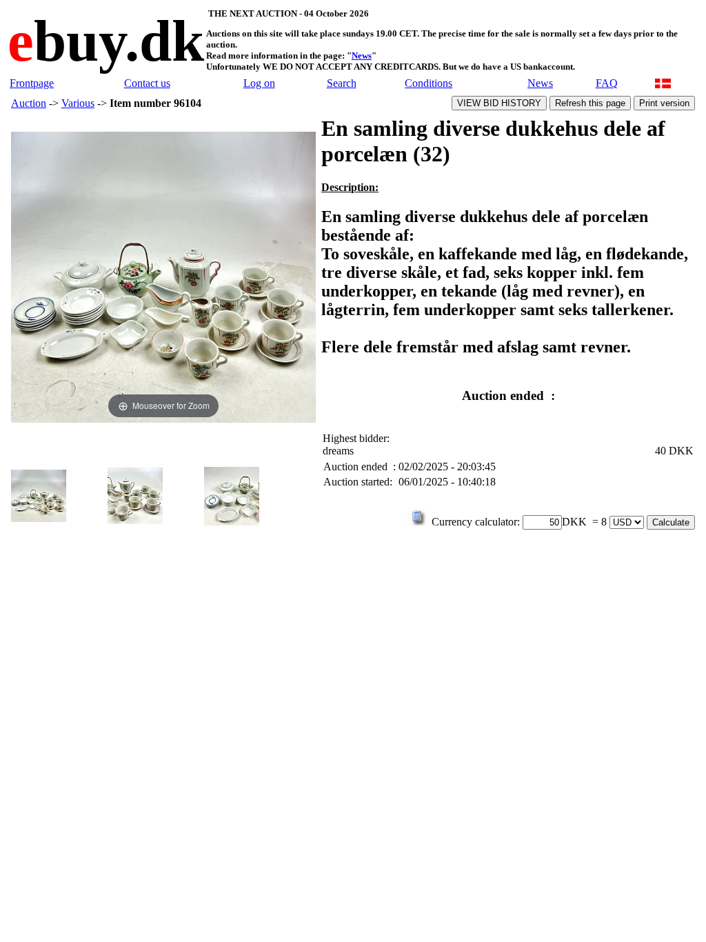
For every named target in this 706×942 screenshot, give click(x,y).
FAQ (607, 83)
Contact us (147, 83)
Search (341, 83)
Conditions (428, 83)
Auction (28, 103)
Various (77, 103)
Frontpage (32, 83)
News (362, 55)
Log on (259, 83)
